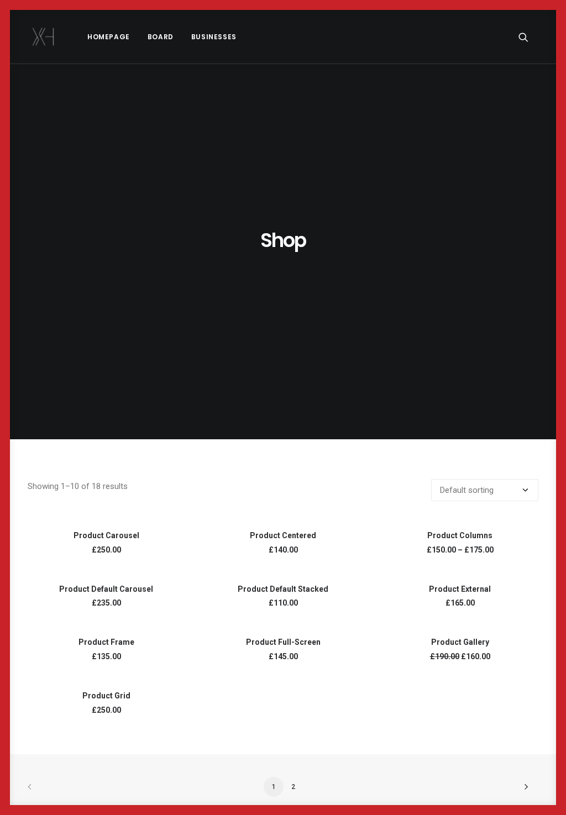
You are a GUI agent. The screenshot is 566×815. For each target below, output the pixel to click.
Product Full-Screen (283, 642)
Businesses (214, 36)
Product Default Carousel (106, 589)
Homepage (108, 36)
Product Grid (106, 695)
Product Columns (459, 535)
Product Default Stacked (283, 589)
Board (161, 36)
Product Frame (106, 642)
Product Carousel (106, 535)
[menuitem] (109, 37)
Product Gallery (460, 642)
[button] (528, 37)
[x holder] (44, 37)
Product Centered (283, 535)
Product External (460, 589)
